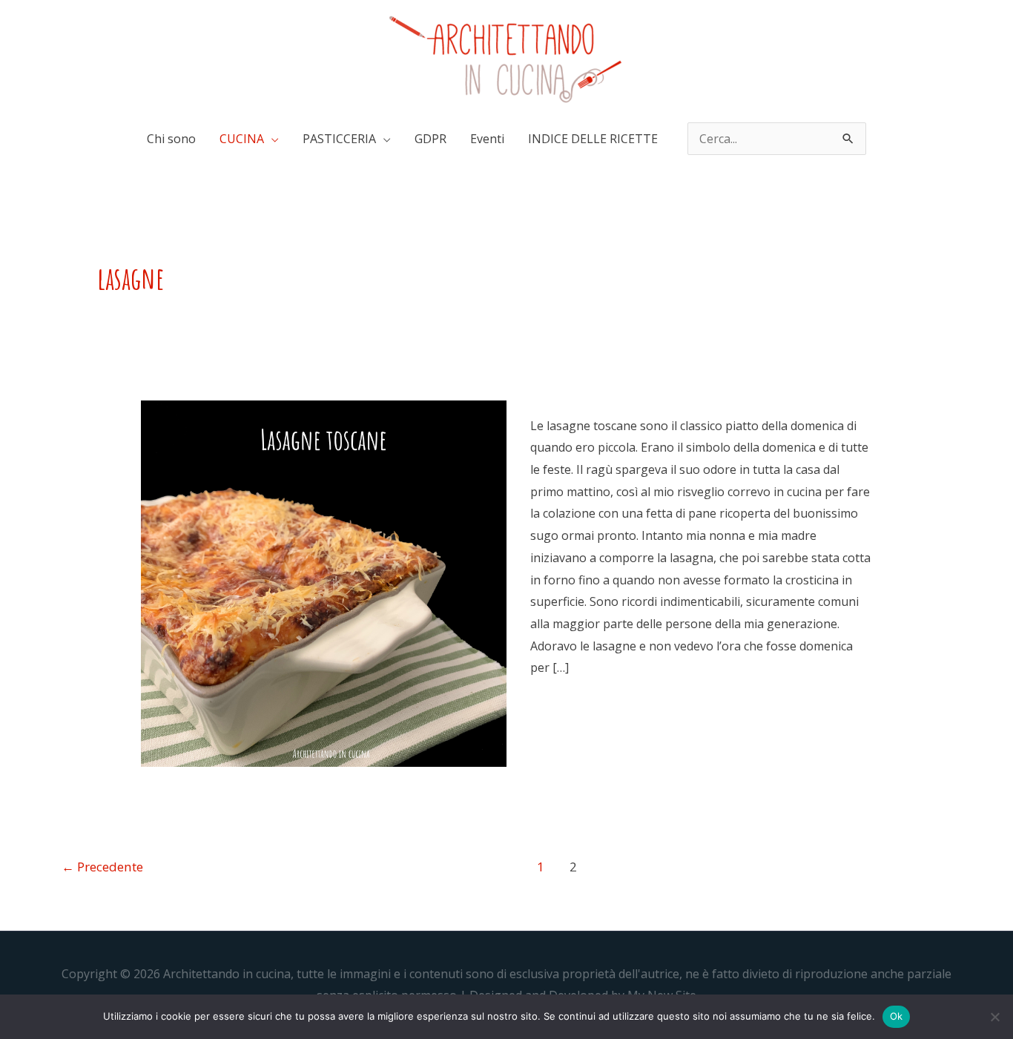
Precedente (102, 866)
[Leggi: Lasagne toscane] (323, 582)
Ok (896, 1016)
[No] (994, 1016)
